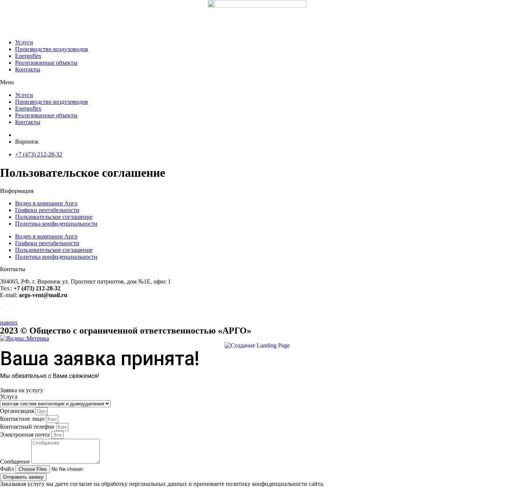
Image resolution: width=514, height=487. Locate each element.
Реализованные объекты (46, 62)
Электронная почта (25, 434)
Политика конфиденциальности (56, 223)
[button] (257, 82)
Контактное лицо (23, 419)
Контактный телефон (28, 426)
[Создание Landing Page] (257, 345)
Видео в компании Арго (46, 203)
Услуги (24, 42)
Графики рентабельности (47, 210)
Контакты (27, 69)
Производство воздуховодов (51, 49)
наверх (9, 322)
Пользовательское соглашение (54, 217)
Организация (17, 411)
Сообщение (15, 461)
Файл (7, 469)
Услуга (8, 396)
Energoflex (28, 56)
